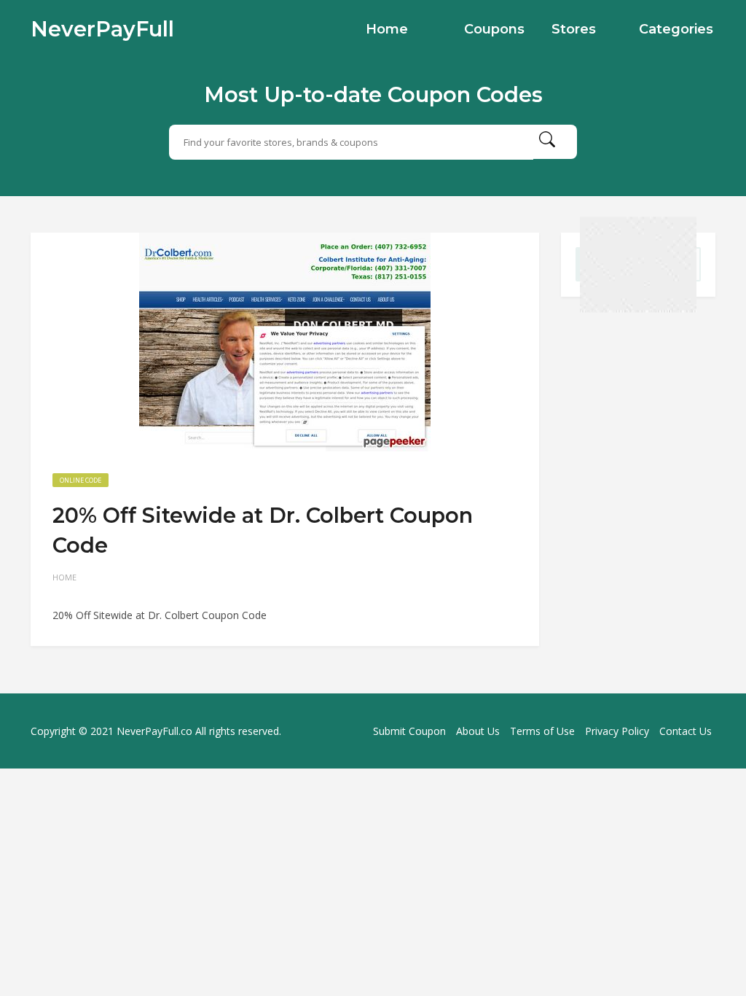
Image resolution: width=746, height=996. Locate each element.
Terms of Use (542, 731)
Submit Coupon (409, 731)
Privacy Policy (617, 731)
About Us (478, 731)
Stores (573, 29)
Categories (676, 29)
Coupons (494, 29)
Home (387, 29)
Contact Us (685, 731)
